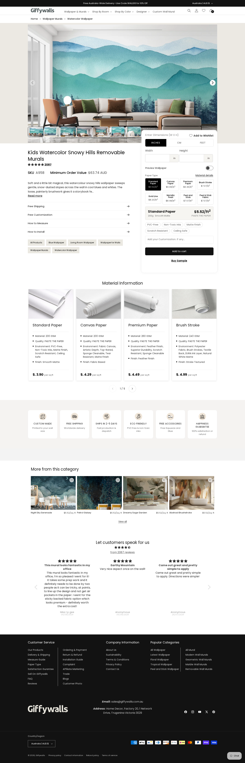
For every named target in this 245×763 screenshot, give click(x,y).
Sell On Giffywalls (38, 674)
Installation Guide (73, 659)
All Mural (190, 650)
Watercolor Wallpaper (80, 18)
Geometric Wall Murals (199, 659)
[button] (76, 11)
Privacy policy (54, 755)
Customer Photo (72, 683)
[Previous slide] (112, 388)
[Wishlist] (204, 10)
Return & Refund (72, 654)
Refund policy (92, 755)
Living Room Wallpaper (82, 242)
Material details (204, 175)
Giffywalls (40, 755)
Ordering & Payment (75, 650)
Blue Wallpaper (56, 242)
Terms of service (109, 755)
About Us (111, 650)
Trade (66, 674)
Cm (179, 142)
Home (34, 18)
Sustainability (113, 654)
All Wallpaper (157, 650)
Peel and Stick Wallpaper (164, 669)
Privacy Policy (114, 664)
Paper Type (34, 664)
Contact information (73, 755)
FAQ (30, 678)
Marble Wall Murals (196, 664)
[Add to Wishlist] (72, 480)
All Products (36, 242)
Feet (203, 142)
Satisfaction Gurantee (41, 669)
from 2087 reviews (122, 552)
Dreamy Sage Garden (135, 512)
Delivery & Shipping (39, 654)
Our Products (35, 650)
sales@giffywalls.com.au (122, 702)
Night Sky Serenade (41, 512)
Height (183, 151)
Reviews (32, 683)
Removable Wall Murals (199, 669)
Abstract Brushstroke (180, 512)
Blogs (66, 678)
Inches (155, 142)
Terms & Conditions (117, 659)
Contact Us (112, 669)
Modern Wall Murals (197, 654)
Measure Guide (36, 659)
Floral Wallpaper (159, 659)
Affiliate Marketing (73, 669)
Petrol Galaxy (84, 512)
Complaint (69, 664)
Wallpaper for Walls (110, 242)
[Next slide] (132, 388)
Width (149, 151)
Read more (35, 196)
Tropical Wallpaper (161, 664)
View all (122, 521)
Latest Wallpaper (160, 654)
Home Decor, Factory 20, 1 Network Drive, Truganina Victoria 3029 (122, 711)
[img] (122, 547)
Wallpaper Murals (52, 18)
